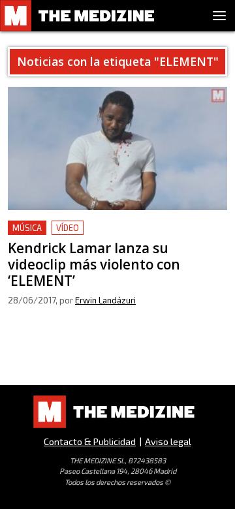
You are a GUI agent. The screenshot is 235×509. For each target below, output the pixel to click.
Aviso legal (168, 441)
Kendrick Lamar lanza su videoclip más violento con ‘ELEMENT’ (99, 236)
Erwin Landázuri (105, 300)
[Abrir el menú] (219, 15)
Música (27, 228)
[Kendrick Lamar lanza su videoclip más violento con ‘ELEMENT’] (117, 148)
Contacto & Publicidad (90, 441)
